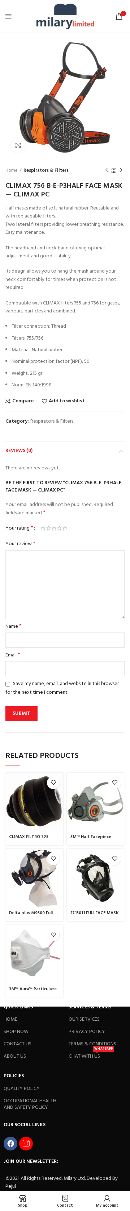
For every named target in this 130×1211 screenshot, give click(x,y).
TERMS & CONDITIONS (92, 1044)
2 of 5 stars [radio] (48, 528)
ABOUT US (15, 1056)
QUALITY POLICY (22, 1088)
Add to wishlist (67, 401)
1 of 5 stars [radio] (43, 528)
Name (13, 627)
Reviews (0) (18, 451)
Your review (20, 544)
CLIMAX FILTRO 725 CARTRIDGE (28, 839)
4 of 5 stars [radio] (59, 528)
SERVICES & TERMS (90, 1007)
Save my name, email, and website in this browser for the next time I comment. (62, 688)
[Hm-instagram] (26, 1143)
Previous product (106, 170)
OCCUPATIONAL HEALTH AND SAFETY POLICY (30, 1104)
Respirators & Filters (46, 170)
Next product (121, 170)
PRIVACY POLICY (87, 1032)
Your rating (19, 528)
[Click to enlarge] (18, 145)
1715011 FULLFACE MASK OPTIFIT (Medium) (94, 915)
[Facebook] (10, 1143)
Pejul (10, 1186)
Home (11, 170)
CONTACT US (17, 1044)
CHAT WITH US (91, 1055)
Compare (23, 401)
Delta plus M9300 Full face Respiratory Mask (32, 915)
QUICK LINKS (18, 1007)
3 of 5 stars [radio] (54, 528)
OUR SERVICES (84, 1019)
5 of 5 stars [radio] (65, 528)
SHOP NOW (16, 1032)
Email (12, 655)
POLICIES (14, 1076)
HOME (10, 1019)
